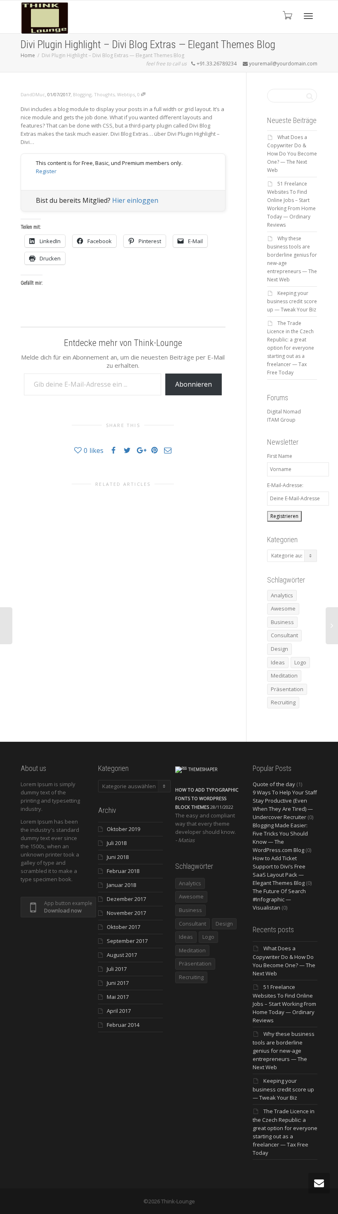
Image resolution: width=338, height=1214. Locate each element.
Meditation (284, 675)
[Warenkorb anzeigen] (287, 15)
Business (282, 622)
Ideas (278, 662)
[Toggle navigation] (308, 16)
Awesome (283, 608)
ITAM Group (281, 419)
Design (279, 648)
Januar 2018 (121, 885)
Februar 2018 (123, 871)
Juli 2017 (117, 969)
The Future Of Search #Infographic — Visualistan (279, 899)
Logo (300, 662)
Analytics (282, 595)
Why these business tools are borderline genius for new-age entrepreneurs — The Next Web (284, 1050)
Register (46, 171)
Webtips (126, 94)
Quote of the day (274, 784)
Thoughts (104, 94)
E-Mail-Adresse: (285, 485)
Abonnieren (193, 384)
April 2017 (119, 1010)
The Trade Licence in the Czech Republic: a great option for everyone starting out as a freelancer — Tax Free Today (290, 348)
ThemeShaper (203, 769)
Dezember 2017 (126, 899)
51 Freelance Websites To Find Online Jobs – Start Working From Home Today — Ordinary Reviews (284, 1003)
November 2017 (126, 913)
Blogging (82, 94)
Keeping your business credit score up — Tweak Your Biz (292, 301)
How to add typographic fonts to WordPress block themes (206, 798)
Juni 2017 (118, 983)
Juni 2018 (118, 857)
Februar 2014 (123, 1024)
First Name (279, 456)
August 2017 (122, 955)
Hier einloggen (135, 200)
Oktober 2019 (123, 829)
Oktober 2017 (123, 927)
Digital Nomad (284, 411)
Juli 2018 (117, 843)
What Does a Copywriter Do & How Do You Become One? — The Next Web (292, 154)
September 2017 (127, 941)
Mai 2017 (118, 996)
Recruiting (283, 702)
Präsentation (287, 689)
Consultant (284, 635)
